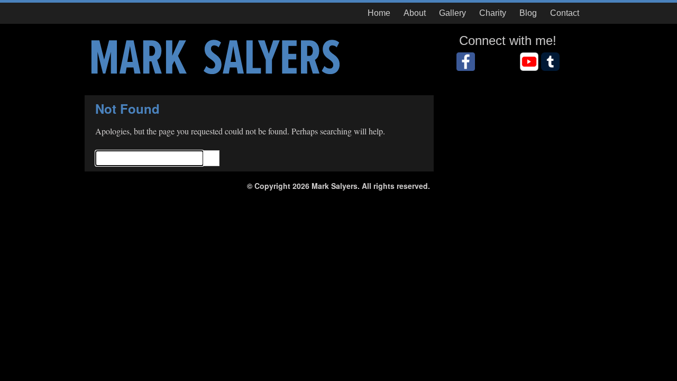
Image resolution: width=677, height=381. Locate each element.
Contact (564, 12)
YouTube (529, 61)
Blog (528, 12)
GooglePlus (550, 61)
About (415, 12)
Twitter (487, 61)
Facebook (465, 61)
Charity (492, 12)
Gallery (452, 12)
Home (379, 12)
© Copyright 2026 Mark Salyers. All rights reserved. (338, 185)
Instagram (508, 61)
